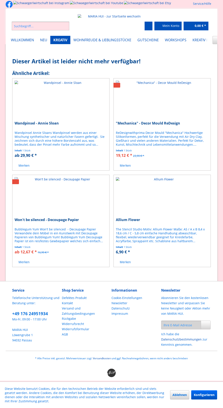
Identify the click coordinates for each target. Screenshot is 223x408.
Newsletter (119, 303)
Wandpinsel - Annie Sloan (37, 123)
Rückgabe (69, 318)
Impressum (120, 313)
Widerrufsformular (75, 329)
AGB (65, 334)
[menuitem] (53, 26)
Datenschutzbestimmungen (181, 339)
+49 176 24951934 (30, 313)
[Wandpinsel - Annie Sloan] (61, 100)
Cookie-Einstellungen (127, 298)
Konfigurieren (204, 395)
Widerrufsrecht (73, 324)
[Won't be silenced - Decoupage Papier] (61, 196)
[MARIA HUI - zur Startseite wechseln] (113, 16)
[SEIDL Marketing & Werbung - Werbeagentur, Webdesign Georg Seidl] (111, 373)
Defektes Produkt (74, 298)
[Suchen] (65, 26)
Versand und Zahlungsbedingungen (78, 311)
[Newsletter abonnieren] (206, 325)
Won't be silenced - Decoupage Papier (47, 220)
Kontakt (67, 303)
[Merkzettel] (148, 26)
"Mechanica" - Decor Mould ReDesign (148, 123)
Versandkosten (102, 358)
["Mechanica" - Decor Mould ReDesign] (162, 100)
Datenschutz (121, 308)
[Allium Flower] (162, 196)
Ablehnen (179, 395)
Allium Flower (128, 220)
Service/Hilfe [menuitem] (202, 4)
